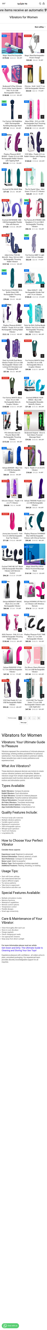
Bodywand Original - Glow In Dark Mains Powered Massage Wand (35, 435)
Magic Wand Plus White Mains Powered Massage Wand (35, 569)
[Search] (40, 3)
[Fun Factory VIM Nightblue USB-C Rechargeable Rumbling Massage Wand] (12, 109)
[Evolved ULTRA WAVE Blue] (12, 177)
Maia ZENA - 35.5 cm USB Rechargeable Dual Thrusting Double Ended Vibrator (34, 123)
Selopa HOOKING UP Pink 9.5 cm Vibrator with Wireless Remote (34, 604)
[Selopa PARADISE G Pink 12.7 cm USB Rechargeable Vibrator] (12, 655)
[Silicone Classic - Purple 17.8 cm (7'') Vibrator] (12, 488)
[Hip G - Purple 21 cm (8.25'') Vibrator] (34, 455)
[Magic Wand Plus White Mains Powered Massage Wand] (34, 554)
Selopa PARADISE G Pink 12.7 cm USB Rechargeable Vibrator (12, 669)
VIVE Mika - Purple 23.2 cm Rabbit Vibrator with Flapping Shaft (34, 156)
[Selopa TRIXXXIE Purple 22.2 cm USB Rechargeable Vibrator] (34, 488)
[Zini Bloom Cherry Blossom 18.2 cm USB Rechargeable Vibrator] (34, 655)
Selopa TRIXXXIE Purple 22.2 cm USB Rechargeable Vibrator (34, 503)
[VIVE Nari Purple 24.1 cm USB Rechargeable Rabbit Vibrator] (12, 688)
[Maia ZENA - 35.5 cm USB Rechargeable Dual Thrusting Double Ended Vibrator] (34, 109)
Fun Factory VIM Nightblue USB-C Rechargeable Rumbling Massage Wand (12, 123)
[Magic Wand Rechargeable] (12, 43)
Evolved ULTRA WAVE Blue (12, 189)
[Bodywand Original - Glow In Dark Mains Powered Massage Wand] (34, 420)
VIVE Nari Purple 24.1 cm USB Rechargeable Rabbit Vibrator (12, 702)
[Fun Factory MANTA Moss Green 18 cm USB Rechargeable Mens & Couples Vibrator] (12, 385)
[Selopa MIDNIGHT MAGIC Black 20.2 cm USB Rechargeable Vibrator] (12, 589)
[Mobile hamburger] (4, 3)
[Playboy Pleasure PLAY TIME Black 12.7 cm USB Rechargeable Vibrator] (34, 622)
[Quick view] (20, 51)
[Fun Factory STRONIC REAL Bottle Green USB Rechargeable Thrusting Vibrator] (12, 278)
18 (38, 718)
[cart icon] (43, 3)
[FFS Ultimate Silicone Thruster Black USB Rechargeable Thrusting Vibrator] (12, 420)
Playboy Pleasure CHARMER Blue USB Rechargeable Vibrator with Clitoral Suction (34, 536)
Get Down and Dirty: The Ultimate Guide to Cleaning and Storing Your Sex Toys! (22, 949)
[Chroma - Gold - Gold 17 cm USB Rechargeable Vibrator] (34, 74)
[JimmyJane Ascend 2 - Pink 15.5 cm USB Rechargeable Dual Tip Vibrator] (12, 521)
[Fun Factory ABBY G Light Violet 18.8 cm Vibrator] (34, 243)
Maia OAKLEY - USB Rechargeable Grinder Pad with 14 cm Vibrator (34, 292)
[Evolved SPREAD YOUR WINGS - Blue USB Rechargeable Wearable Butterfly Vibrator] (34, 385)
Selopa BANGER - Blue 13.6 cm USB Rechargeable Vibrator (12, 470)
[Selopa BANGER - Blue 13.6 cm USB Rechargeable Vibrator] (12, 455)
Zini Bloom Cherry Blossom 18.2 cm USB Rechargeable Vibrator (35, 669)
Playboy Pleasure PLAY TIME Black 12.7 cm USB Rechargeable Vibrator (34, 637)
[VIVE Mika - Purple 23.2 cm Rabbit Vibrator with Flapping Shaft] (34, 142)
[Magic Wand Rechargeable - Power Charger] (34, 43)
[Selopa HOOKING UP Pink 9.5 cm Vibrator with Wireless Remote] (34, 589)
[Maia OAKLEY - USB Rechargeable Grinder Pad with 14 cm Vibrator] (34, 278)
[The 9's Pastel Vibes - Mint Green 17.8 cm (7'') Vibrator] (34, 177)
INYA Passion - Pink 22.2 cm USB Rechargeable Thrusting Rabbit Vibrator (12, 637)
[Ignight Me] (22, 3)
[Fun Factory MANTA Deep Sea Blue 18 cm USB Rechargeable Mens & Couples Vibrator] (34, 348)
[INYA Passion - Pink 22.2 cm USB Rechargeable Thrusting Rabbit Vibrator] (12, 622)
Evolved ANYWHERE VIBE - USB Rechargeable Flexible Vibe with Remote (12, 222)
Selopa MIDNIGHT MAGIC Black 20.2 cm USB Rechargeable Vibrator (12, 604)
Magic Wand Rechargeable (12, 56)
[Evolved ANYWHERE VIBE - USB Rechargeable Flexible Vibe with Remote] (12, 207)
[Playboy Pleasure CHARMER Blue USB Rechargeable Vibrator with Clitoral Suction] (34, 521)
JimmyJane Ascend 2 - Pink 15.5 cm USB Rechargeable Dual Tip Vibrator (12, 536)
